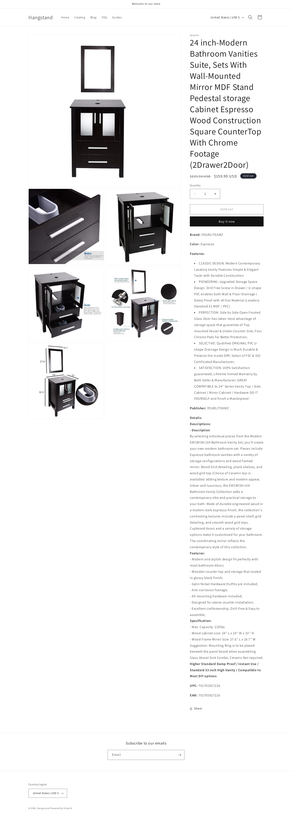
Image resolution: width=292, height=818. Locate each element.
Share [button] (198, 708)
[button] (250, 17)
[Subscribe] (179, 755)
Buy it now (227, 221)
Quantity (195, 185)
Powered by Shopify (61, 808)
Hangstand (43, 808)
